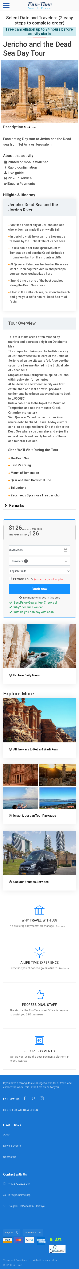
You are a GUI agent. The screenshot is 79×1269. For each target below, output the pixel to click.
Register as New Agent (21, 1109)
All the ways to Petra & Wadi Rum (35, 749)
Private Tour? (39, 579)
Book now (30, 127)
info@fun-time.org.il (20, 1194)
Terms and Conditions (15, 1260)
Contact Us (9, 1156)
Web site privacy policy (45, 1260)
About (6, 1134)
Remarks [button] (16, 505)
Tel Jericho (18, 487)
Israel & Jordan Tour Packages (34, 815)
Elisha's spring (21, 465)
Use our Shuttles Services (31, 882)
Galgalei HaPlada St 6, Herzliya (26, 1206)
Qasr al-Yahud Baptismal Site (31, 480)
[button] (39, 916)
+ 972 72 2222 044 (19, 1183)
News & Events (12, 1145)
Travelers (19, 561)
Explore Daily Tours (26, 675)
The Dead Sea (18, 458)
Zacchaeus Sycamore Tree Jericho (35, 495)
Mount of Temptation (25, 472)
